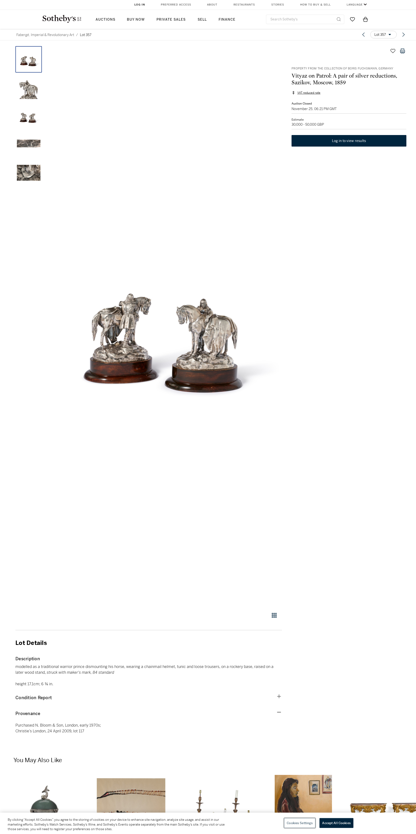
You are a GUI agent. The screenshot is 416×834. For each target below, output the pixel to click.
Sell (202, 20)
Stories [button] (277, 4)
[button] (167, 326)
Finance (227, 20)
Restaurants (244, 4)
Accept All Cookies (336, 823)
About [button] (212, 4)
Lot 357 (85, 35)
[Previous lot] (363, 34)
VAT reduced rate (308, 93)
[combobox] (305, 19)
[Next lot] (403, 34)
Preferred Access (176, 4)
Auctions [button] (105, 20)
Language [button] (355, 4)
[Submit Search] (339, 19)
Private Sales (171, 20)
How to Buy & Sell (315, 4)
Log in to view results (349, 141)
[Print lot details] (402, 51)
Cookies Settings (300, 823)
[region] (208, 823)
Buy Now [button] (136, 20)
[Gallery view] (274, 615)
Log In (139, 4)
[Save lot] (393, 51)
